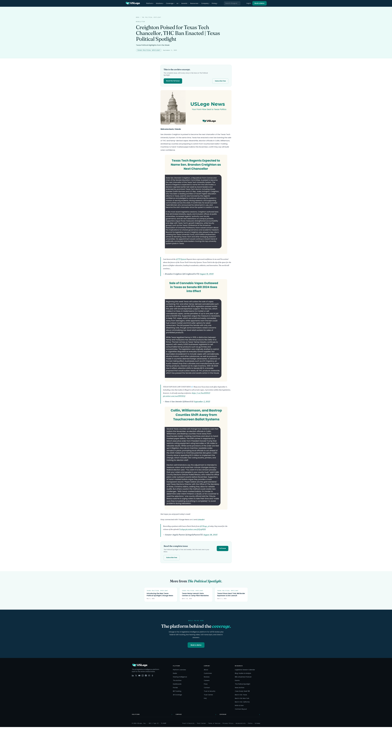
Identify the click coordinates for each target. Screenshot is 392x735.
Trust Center (208, 695)
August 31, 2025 (207, 274)
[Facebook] (146, 675)
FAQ (205, 698)
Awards (184, 3)
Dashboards (177, 684)
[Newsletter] (149, 675)
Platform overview (179, 670)
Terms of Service (214, 723)
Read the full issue (173, 81)
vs (177, 3)
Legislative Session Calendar (245, 670)
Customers (208, 673)
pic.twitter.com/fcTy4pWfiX (195, 529)
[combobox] (232, 3)
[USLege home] (132, 3)
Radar (175, 673)
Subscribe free (220, 81)
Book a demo (259, 3)
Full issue (222, 548)
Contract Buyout (241, 709)
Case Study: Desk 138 (242, 691)
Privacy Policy (228, 723)
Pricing (214, 3)
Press (206, 684)
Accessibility (241, 723)
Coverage (169, 3)
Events (237, 680)
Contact (207, 688)
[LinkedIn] (133, 675)
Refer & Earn (239, 705)
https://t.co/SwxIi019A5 (201, 393)
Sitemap (257, 723)
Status (250, 723)
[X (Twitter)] (136, 675)
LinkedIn (201, 519)
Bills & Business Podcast (243, 677)
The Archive (177, 680)
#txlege (182, 529)
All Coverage (177, 695)
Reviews (206, 677)
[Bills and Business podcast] (152, 675)
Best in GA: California (242, 702)
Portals (175, 688)
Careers (206, 680)
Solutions (159, 3)
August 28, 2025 (210, 534)
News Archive (239, 688)
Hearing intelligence (180, 677)
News (137, 17)
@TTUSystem (181, 259)
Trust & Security (209, 691)
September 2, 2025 (202, 401)
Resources (194, 3)
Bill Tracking (177, 691)
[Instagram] (143, 675)
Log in (248, 3)
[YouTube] (139, 675)
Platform (149, 3)
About (206, 670)
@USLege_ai (204, 526)
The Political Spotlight (151, 17)
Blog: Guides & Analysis (243, 673)
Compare (179, 714)
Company (205, 3)
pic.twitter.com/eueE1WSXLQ (174, 396)
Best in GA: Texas (241, 695)
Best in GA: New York (242, 698)
